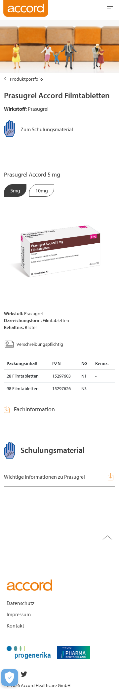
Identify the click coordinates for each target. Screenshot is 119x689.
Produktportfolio (26, 79)
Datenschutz (20, 603)
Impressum (19, 614)
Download (111, 476)
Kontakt (15, 625)
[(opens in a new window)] (29, 652)
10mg (41, 190)
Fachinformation (34, 409)
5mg (15, 190)
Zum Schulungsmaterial (46, 129)
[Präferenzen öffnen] (9, 677)
